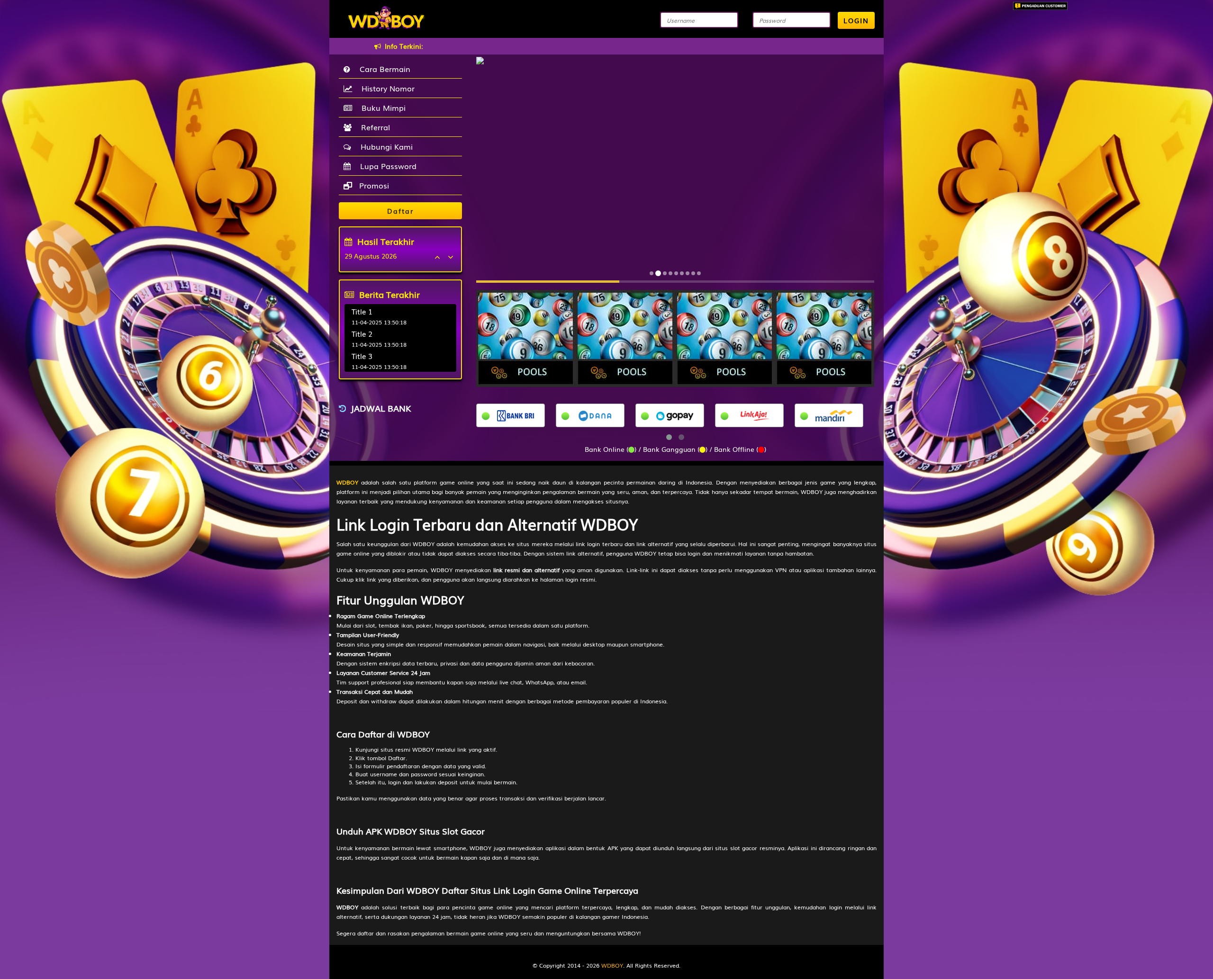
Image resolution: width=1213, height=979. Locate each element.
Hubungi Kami (384, 146)
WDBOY (612, 965)
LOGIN (856, 20)
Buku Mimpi (381, 107)
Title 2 (362, 333)
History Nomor (386, 88)
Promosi (373, 185)
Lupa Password (385, 165)
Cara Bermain (382, 68)
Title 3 (362, 355)
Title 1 (362, 311)
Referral (373, 127)
